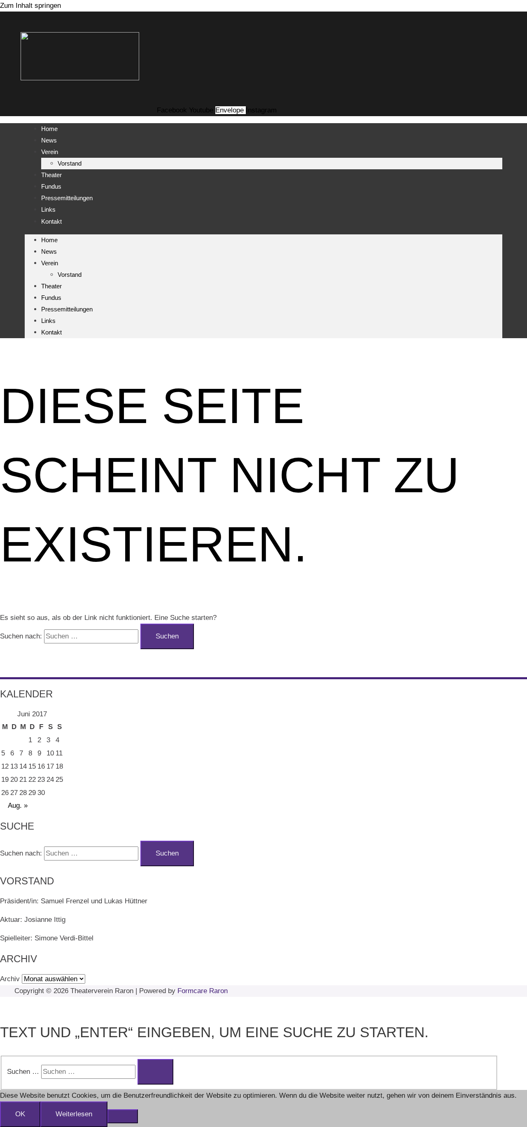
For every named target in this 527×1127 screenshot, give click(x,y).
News (49, 140)
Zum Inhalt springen (30, 5)
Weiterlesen (74, 1114)
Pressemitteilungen (67, 197)
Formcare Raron (202, 991)
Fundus (51, 186)
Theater (51, 174)
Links (48, 209)
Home (49, 128)
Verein (49, 151)
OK (20, 1114)
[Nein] (122, 1116)
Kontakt (51, 221)
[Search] (155, 1072)
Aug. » (18, 805)
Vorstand (70, 163)
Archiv (10, 979)
